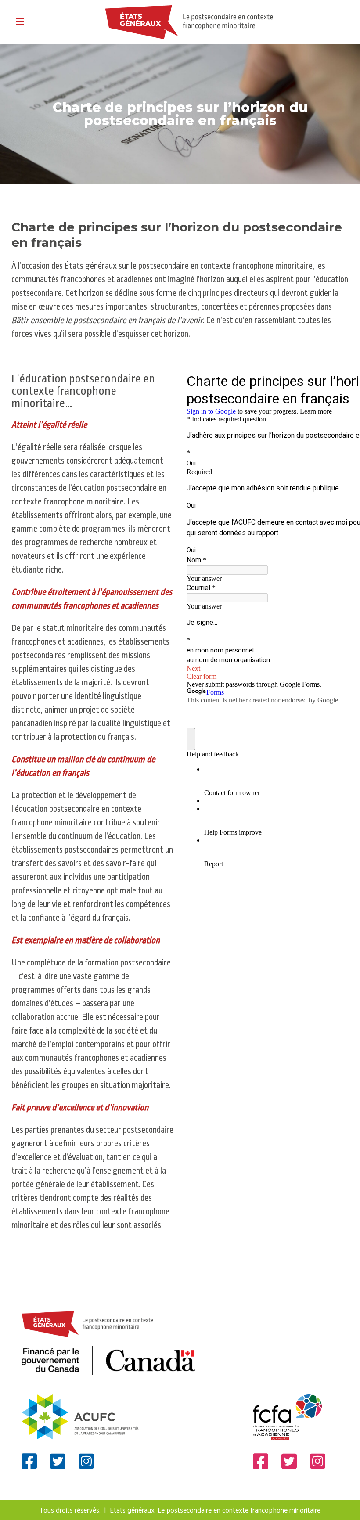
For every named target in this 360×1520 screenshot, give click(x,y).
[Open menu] (19, 22)
